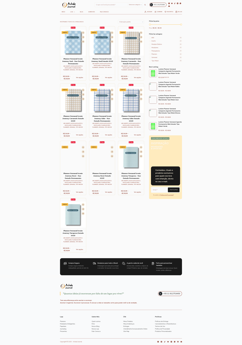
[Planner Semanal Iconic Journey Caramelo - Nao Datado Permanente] (131, 43)
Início (63, 12)
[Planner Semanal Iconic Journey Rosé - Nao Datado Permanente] (73, 157)
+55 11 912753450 (159, 5)
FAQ (93, 324)
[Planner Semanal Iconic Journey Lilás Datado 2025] (131, 100)
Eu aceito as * (163, 195)
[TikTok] (174, 3)
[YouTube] (177, 3)
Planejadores (76, 68)
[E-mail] (169, 6)
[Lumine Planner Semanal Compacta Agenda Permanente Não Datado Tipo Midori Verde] (153, 73)
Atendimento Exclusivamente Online (135, 329)
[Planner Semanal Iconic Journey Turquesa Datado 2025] (73, 215)
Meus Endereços (128, 324)
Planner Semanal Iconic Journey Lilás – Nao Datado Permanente (102, 118)
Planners (66, 70)
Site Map (126, 331)
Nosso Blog (95, 326)
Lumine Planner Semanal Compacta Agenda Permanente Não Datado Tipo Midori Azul (169, 98)
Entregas (126, 326)
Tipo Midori (79, 70)
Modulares (68, 68)
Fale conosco (104, 12)
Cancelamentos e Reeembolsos (165, 324)
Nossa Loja (95, 329)
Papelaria (63, 326)
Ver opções (79, 77)
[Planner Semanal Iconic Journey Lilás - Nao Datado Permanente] (102, 100)
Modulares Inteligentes (67, 324)
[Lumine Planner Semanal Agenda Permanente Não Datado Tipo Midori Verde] (153, 126)
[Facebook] (178, 341)
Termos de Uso (160, 326)
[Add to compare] (83, 37)
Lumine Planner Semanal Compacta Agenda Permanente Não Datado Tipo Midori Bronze (169, 111)
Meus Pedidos (128, 321)
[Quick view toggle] (83, 41)
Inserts (68, 66)
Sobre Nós (91, 12)
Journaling (63, 329)
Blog (81, 12)
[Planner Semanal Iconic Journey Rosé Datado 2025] (102, 157)
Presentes (63, 331)
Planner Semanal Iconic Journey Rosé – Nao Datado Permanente (73, 175)
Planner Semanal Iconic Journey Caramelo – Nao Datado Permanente (131, 61)
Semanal (72, 70)
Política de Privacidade (162, 329)
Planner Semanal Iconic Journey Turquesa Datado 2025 (73, 233)
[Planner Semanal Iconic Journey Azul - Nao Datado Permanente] (73, 43)
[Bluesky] (172, 3)
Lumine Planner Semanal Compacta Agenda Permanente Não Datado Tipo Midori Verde (169, 71)
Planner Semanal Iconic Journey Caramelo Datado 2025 (73, 118)
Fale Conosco (96, 331)
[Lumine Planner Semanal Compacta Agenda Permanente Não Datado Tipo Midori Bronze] (153, 113)
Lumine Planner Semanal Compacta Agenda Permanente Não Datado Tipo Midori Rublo (169, 84)
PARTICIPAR (174, 190)
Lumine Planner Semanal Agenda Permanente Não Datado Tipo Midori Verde (170, 124)
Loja (71, 12)
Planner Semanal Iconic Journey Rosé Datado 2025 (102, 175)
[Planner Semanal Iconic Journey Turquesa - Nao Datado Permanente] (131, 157)
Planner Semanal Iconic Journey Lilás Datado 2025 (131, 118)
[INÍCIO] (69, 5)
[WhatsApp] (180, 3)
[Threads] (161, 341)
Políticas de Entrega (161, 321)
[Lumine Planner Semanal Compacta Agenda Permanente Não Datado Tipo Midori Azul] (153, 100)
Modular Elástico (77, 66)
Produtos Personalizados (163, 331)
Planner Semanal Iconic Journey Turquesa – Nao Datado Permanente (131, 175)
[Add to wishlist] (83, 32)
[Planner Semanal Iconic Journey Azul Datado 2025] (102, 43)
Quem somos (96, 321)
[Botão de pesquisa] (145, 4)
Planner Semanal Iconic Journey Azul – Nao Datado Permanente (73, 61)
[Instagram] (169, 3)
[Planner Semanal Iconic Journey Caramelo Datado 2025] (73, 100)
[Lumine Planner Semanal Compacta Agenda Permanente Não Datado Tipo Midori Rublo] (153, 87)
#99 (64, 66)
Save (74, 27)
